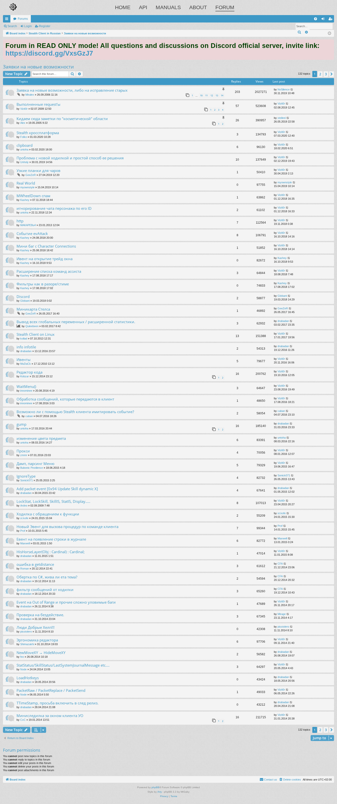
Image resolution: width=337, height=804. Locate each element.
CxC (23, 719)
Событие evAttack (32, 233)
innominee (26, 390)
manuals (168, 7)
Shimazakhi (27, 644)
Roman (24, 568)
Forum (224, 7)
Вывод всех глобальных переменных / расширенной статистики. (76, 321)
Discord (23, 296)
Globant (25, 300)
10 (201, 95)
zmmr (23, 455)
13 (217, 95)
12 (211, 95)
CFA (280, 563)
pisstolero (26, 631)
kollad (23, 338)
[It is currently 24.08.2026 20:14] (329, 33)
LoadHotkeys (28, 677)
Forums (23, 19)
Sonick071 (26, 480)
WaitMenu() (26, 386)
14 (222, 95)
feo (22, 656)
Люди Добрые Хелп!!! (36, 627)
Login (28, 26)
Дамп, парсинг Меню (35, 463)
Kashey (24, 199)
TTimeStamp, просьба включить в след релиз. (57, 702)
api (143, 7)
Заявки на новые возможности (38, 66)
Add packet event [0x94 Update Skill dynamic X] (57, 488)
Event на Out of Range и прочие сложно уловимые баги (66, 602)
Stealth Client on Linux (36, 334)
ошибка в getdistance (35, 564)
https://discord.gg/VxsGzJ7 (49, 53)
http (20, 220)
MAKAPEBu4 (28, 225)
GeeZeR (30, 174)
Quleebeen (31, 326)
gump (21, 424)
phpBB (155, 787)
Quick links (7, 19)
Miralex (29, 94)
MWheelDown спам (33, 195)
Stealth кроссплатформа (38, 132)
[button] (331, 74)
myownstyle (27, 187)
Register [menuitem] (331, 19)
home (123, 7)
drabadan (283, 320)
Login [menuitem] (324, 19)
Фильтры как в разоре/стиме (43, 283)
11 (206, 95)
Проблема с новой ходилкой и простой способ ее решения (70, 157)
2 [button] (320, 74)
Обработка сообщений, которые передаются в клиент (65, 399)
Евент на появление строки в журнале (51, 539)
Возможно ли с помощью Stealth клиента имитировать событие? (75, 411)
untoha (24, 149)
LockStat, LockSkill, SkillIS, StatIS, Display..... (53, 501)
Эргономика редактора (37, 639)
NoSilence (284, 89)
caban (29, 416)
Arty (159, 791)
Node (23, 669)
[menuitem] (315, 18)
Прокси (23, 450)
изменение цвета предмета (41, 438)
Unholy (24, 162)
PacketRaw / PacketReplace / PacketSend (51, 690)
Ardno (23, 505)
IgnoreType (26, 476)
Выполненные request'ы (38, 104)
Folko (23, 136)
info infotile (26, 346)
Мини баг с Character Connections (46, 246)
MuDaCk (25, 363)
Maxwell (25, 543)
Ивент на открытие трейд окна (45, 258)
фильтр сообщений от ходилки (45, 589)
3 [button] (326, 74)
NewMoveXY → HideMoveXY (41, 652)
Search (12, 26)
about (198, 7)
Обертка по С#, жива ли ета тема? (47, 576)
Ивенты (24, 359)
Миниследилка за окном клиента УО (50, 715)
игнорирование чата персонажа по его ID (54, 208)
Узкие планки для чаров (38, 170)
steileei (282, 117)
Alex (22, 122)
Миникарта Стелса (33, 309)
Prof (22, 530)
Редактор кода (29, 372)
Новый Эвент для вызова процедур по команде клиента (67, 526)
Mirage (282, 614)
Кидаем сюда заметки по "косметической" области (62, 118)
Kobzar (24, 376)
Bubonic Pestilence (31, 467)
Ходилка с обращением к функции (48, 513)
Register (44, 26)
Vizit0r (24, 108)
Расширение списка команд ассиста (49, 271)
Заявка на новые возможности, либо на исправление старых (72, 90)
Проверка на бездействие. (40, 614)
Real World (26, 183)
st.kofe (24, 518)
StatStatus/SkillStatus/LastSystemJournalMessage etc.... (63, 665)
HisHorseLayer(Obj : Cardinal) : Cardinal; (51, 551)
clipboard (25, 145)
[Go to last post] (292, 89)
